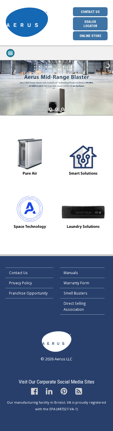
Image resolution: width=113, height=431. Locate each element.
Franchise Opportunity (28, 293)
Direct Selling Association (75, 306)
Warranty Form (76, 282)
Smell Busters (75, 293)
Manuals (71, 272)
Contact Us (90, 12)
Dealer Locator (90, 24)
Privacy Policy (20, 282)
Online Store (90, 36)
